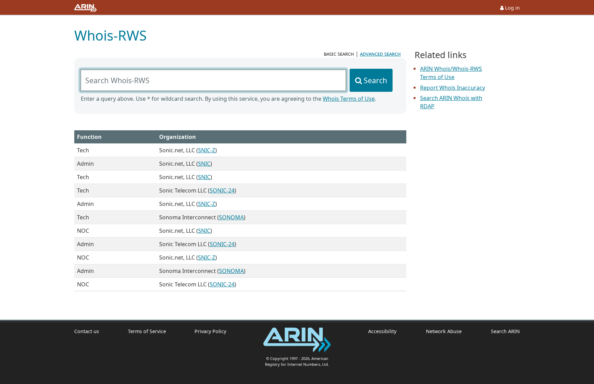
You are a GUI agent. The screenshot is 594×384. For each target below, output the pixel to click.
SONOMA (231, 217)
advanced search (380, 53)
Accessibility (382, 331)
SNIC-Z (206, 150)
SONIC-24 (222, 190)
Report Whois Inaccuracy (452, 87)
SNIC (204, 163)
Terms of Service (147, 331)
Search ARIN (505, 331)
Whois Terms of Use (349, 98)
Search (375, 80)
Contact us (86, 331)
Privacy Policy (210, 331)
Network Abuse (443, 331)
